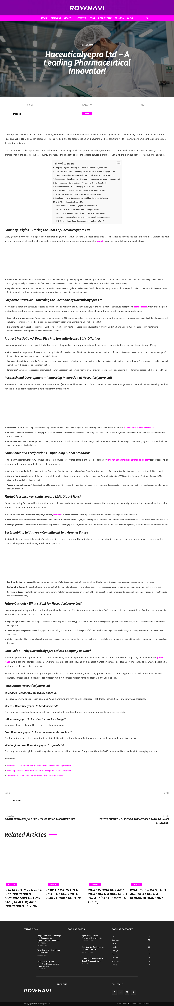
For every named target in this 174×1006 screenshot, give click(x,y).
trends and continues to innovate (138, 428)
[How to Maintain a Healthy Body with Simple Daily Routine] (66, 863)
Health (68, 18)
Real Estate (104, 18)
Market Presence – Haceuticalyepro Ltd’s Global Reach (78, 187)
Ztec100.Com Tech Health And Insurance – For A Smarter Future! (35, 776)
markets (57, 515)
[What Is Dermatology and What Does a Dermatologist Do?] (149, 863)
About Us (126, 1004)
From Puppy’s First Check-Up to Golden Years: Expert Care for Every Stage (39, 771)
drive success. (141, 306)
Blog (130, 18)
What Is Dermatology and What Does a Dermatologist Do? (148, 894)
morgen (17, 114)
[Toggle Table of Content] (117, 163)
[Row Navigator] (87, 8)
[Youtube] (133, 992)
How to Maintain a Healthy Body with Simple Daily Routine (64, 894)
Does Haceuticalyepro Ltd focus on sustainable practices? (85, 217)
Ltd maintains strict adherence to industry (129, 460)
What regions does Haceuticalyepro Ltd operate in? (82, 221)
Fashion (119, 18)
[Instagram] (120, 992)
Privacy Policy (136, 1004)
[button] (147, 18)
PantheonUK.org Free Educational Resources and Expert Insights (48, 964)
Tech (92, 18)
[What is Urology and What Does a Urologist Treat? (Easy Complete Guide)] (108, 863)
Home (44, 18)
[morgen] (9, 114)
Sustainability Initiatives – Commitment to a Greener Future (80, 190)
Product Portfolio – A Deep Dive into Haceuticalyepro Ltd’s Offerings (84, 175)
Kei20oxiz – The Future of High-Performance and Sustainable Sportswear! (39, 766)
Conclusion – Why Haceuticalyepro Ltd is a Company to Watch (81, 198)
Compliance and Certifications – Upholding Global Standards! (81, 183)
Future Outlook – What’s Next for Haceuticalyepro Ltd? (78, 194)
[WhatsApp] (156, 113)
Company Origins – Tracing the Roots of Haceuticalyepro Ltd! (81, 168)
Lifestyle (81, 18)
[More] (163, 113)
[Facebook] (134, 113)
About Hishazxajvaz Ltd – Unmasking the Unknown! (40, 819)
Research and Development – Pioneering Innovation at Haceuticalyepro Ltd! (87, 179)
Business (56, 18)
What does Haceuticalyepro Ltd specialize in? (78, 206)
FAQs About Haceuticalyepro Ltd (69, 202)
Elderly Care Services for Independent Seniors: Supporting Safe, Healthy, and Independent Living (23, 898)
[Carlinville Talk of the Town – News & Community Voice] (74, 961)
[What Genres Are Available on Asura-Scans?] (30, 953)
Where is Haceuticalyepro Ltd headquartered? (79, 209)
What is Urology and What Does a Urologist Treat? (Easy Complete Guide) (107, 896)
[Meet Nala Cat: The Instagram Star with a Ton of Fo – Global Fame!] (74, 950)
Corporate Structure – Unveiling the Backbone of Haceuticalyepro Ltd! (85, 171)
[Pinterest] (149, 113)
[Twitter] (142, 113)
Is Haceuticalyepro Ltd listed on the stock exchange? (82, 213)
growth (100, 241)
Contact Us (146, 1004)
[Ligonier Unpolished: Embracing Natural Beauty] (74, 939)
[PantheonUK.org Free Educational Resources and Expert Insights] (30, 964)
